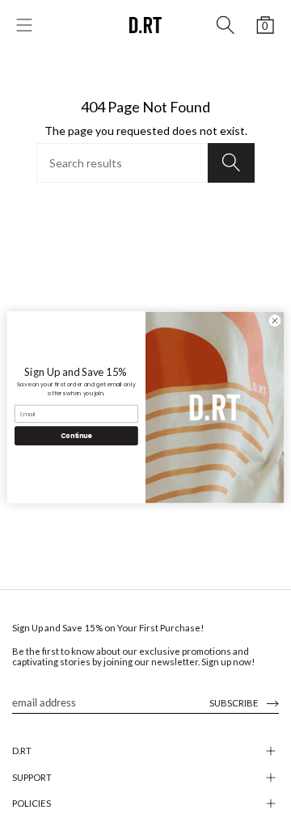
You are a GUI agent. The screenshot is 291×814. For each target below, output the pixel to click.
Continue (76, 435)
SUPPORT (32, 777)
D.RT (22, 750)
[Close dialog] (274, 320)
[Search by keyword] (225, 25)
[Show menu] (24, 25)
